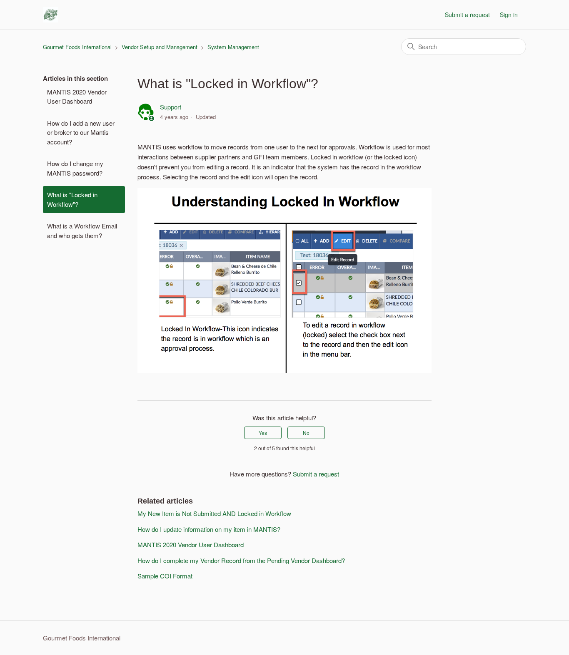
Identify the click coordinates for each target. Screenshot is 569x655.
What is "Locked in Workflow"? (72, 199)
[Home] (50, 14)
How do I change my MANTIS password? (75, 168)
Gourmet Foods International (77, 47)
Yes (263, 432)
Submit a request (467, 14)
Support (170, 106)
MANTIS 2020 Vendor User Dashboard (77, 96)
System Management (233, 47)
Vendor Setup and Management (159, 47)
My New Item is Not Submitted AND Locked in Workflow (214, 513)
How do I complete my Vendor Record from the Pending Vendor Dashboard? (241, 560)
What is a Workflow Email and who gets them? (82, 230)
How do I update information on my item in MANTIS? (208, 529)
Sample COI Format (164, 575)
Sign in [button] (509, 14)
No (306, 432)
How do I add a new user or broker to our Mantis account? (81, 132)
